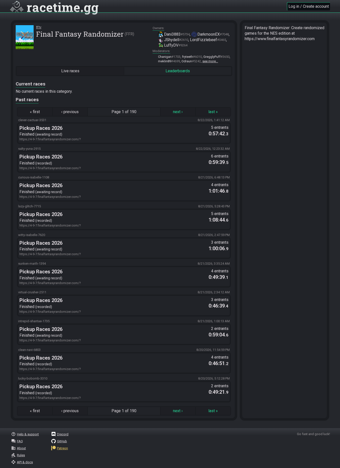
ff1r (38, 27)
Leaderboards (178, 71)
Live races (70, 71)
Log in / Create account (308, 6)
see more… (210, 61)
